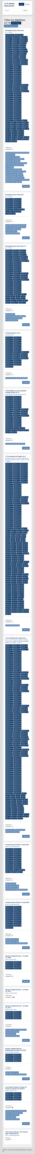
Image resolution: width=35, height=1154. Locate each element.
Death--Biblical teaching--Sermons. (18, 225)
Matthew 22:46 (17, 116)
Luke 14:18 (8, 570)
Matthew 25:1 (25, 749)
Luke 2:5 (23, 296)
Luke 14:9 (19, 566)
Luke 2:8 (18, 298)
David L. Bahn (11, 459)
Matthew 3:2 (23, 43)
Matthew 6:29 (9, 472)
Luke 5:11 (14, 543)
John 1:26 (8, 818)
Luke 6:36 (19, 543)
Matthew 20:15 (17, 682)
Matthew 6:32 (9, 474)
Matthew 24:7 (24, 743)
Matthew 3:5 (22, 45)
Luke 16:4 (19, 580)
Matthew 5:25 (24, 465)
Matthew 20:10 (16, 678)
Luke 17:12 (20, 593)
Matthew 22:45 (9, 116)
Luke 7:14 (8, 549)
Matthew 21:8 (24, 689)
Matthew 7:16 (16, 476)
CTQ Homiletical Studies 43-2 (15, 456)
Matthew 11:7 (24, 647)
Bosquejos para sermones (14, 30)
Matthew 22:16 (9, 97)
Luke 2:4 (18, 296)
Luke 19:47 (14, 607)
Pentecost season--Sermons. (12, 625)
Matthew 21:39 (17, 347)
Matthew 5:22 (24, 463)
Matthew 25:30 (17, 776)
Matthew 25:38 (17, 785)
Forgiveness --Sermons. (11, 159)
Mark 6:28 (20, 126)
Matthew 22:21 (17, 101)
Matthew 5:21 (16, 463)
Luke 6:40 (19, 545)
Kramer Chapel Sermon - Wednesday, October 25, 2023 (15, 1049)
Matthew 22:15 (17, 95)
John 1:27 (14, 818)
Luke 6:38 (8, 545)
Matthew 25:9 (16, 755)
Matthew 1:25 (9, 43)
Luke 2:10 (8, 300)
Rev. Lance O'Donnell (11, 959)
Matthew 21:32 (9, 341)
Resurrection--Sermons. (11, 231)
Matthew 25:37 (9, 785)
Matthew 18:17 (9, 653)
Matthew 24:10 (24, 745)
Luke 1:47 (14, 128)
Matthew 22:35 (9, 105)
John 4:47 (20, 137)
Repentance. (8, 179)
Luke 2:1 (24, 294)
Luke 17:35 (14, 135)
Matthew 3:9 (9, 49)
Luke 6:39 (14, 545)
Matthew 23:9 (16, 737)
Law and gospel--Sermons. (12, 171)
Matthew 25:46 (17, 793)
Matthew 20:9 (9, 678)
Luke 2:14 (8, 302)
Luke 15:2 (20, 574)
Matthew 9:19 (16, 60)
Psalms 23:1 (9, 37)
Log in (21, 4)
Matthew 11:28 (17, 68)
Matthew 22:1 (17, 85)
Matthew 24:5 (9, 743)
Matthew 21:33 (17, 341)
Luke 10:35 (20, 559)
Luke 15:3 (26, 574)
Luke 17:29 (14, 130)
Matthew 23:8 (9, 737)
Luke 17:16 (8, 597)
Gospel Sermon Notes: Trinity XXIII (17, 902)
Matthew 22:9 (9, 91)
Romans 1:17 (22, 302)
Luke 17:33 (20, 133)
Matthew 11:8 (9, 649)
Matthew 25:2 (9, 751)
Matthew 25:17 (9, 764)
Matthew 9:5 (22, 55)
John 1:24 (20, 816)
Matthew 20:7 (16, 676)
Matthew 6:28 (24, 470)
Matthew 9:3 (9, 55)
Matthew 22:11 (25, 91)
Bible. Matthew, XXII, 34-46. (12, 941)
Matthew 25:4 (24, 751)
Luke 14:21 (8, 572)
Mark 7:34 (20, 530)
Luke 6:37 (25, 543)
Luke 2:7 (13, 298)
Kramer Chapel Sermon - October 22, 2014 (17, 990)
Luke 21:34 (14, 812)
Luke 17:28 (8, 130)
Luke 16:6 (8, 582)
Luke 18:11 (8, 601)
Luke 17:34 (8, 135)
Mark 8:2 (25, 532)
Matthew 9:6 (9, 57)
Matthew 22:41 (9, 112)
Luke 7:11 (14, 547)
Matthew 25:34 (17, 780)
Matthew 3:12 (9, 51)
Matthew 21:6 (9, 689)
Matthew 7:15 (9, 476)
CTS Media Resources (9, 5)
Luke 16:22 (8, 586)
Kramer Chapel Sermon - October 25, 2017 (17, 1006)
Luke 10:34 (14, 559)
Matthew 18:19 (9, 655)
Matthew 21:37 (17, 345)
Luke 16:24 (20, 586)
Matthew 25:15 (9, 762)
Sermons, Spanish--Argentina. (13, 316)
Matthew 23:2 (9, 732)
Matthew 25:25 (9, 772)
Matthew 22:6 (9, 89)
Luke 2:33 (14, 801)
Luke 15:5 (14, 576)
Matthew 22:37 (9, 108)
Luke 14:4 (14, 563)
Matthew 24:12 (17, 747)
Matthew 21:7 (16, 689)
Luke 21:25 (14, 806)
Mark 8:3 (8, 534)
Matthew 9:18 (9, 60)
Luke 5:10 (8, 543)
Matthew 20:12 (9, 680)
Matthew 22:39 (9, 110)
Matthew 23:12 (17, 739)
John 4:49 (8, 139)
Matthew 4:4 (9, 252)
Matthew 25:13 (9, 760)
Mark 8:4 (13, 534)
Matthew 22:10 (16, 91)
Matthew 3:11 (23, 49)
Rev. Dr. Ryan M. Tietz (12, 1090)
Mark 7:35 (25, 530)
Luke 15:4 (8, 576)
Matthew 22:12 (9, 93)
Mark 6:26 (8, 126)
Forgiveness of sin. (10, 154)
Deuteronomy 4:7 (10, 34)
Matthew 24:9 (16, 745)
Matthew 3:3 (9, 45)
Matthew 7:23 (24, 480)
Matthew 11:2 (9, 645)
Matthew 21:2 (25, 685)
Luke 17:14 (14, 595)
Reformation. (9, 177)
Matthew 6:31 (24, 472)
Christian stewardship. (11, 152)
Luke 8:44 (14, 551)
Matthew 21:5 (24, 687)
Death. (7, 225)
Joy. (25, 163)
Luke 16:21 (20, 584)
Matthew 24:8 (9, 745)
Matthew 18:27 (9, 76)
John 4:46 (14, 137)
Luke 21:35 (20, 812)
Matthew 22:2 (25, 85)
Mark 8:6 (24, 534)
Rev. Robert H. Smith (11, 394)
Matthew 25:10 (24, 755)
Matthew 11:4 (24, 645)
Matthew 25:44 (17, 791)
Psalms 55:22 (16, 37)
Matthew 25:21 (9, 768)
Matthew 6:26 (9, 470)
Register (27, 4)
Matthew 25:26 (17, 772)
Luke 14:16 (14, 568)
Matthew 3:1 (16, 43)
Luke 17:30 (20, 130)
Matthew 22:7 (16, 89)
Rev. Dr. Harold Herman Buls (13, 846)
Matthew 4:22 (9, 258)
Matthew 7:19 (16, 478)
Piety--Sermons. (9, 229)
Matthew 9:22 (16, 62)
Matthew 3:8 (22, 47)
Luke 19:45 (20, 605)
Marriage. (20, 173)
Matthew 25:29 (9, 776)
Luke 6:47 (16, 209)
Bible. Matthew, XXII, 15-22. (12, 887)
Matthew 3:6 (9, 47)
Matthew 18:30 (17, 78)
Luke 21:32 (20, 810)
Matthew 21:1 (17, 685)
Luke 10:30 (8, 557)
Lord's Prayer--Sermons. (11, 173)
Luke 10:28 (14, 555)
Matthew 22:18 (9, 99)
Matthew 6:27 (16, 470)
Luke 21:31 (14, 810)
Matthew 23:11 (9, 739)
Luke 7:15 (14, 549)
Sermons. (23, 316)
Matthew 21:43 (17, 352)
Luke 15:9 (14, 578)
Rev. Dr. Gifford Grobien (12, 993)
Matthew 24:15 (9, 118)
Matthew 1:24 (24, 41)
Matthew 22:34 (17, 103)
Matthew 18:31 (9, 80)
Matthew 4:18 (23, 254)
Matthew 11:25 (9, 66)
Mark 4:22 (22, 870)
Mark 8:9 (18, 536)
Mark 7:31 (24, 528)
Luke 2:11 (14, 300)
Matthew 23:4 (24, 732)
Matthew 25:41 (9, 789)
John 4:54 (14, 141)
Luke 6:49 (8, 211)
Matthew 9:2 (23, 53)
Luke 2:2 (8, 296)
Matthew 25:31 (9, 778)
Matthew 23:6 (16, 735)
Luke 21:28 (14, 808)
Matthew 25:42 (17, 789)
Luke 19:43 (8, 605)
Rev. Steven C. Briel (18, 459)
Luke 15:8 (8, 578)
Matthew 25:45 (9, 793)
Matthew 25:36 (17, 783)
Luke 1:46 (8, 128)
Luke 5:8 (18, 541)
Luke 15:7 (25, 576)
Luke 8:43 (8, 551)
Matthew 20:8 (24, 676)
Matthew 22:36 (17, 105)
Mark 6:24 (20, 124)
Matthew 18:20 (17, 655)
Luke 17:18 (20, 597)
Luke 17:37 (8, 137)
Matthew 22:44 (17, 114)
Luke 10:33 (8, 559)
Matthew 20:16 (9, 685)
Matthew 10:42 (9, 201)
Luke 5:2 (8, 538)
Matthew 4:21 (24, 256)
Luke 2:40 (8, 806)
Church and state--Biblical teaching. (14, 1113)
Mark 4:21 (16, 870)
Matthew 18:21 (9, 657)
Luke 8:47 (8, 553)
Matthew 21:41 (17, 350)
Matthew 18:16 (17, 651)
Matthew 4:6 (22, 252)
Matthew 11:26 (17, 66)
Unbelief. (19, 182)
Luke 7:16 (19, 549)
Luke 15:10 (19, 578)
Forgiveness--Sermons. (11, 163)
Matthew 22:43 (9, 114)
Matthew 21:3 (9, 687)
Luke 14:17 (20, 568)
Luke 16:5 (25, 580)
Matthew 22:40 (17, 110)
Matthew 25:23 (9, 770)
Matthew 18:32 (17, 80)
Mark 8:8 (13, 536)
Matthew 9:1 (16, 53)
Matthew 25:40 (17, 787)
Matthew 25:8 (9, 755)
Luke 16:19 (8, 584)
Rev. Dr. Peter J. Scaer (11, 1009)
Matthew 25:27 (9, 774)
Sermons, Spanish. (10, 314)
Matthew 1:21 (24, 39)
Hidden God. (20, 163)
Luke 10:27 (8, 555)
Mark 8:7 (8, 536)
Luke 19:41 (14, 603)
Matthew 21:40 (9, 350)
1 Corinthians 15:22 (10, 213)
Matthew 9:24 (9, 64)
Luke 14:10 (25, 566)
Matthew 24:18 (17, 120)
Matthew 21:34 (9, 343)
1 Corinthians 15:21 (16, 211)
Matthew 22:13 (17, 93)
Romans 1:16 (15, 302)
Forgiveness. (21, 159)
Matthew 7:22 (16, 480)
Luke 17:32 (14, 133)
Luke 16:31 (8, 593)
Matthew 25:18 (17, 764)
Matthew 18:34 (17, 82)
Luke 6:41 (25, 545)
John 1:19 (14, 814)
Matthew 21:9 (9, 691)
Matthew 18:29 (9, 78)
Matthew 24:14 (17, 749)
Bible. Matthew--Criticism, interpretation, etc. (16, 1029)
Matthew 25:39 (9, 787)
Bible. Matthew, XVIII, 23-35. (12, 885)
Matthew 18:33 (9, 82)
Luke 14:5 (19, 563)
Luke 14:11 (8, 568)
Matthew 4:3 (22, 250)
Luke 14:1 (20, 561)
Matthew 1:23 (16, 41)
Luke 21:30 (8, 810)
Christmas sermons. (20, 829)
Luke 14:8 (14, 566)
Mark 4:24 (14, 872)
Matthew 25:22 (17, 768)
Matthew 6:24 (16, 467)
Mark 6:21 (25, 122)
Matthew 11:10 (24, 649)
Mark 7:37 (14, 532)
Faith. (19, 152)
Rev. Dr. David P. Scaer (12, 640)
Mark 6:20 (20, 122)
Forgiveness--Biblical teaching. (13, 161)
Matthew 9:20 (24, 60)
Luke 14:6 (25, 563)
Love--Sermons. (21, 227)
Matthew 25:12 (17, 758)
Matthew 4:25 (9, 260)
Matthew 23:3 (16, 732)
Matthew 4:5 (16, 252)
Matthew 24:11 (9, 747)
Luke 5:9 (23, 541)
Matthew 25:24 (17, 770)
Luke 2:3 (13, 296)
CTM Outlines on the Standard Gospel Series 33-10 (15, 391)
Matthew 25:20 (17, 766)
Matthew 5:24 (16, 465)
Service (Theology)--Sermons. (12, 233)
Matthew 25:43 (9, 791)
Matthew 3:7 (16, 47)
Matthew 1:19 (9, 39)
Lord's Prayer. (22, 171)
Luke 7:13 (25, 547)
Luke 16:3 (14, 580)
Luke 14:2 (26, 561)
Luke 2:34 (19, 801)
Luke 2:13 (25, 300)
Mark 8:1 (20, 532)
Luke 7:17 (25, 549)
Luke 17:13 (8, 595)
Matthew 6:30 (16, 472)
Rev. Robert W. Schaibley (22, 640)
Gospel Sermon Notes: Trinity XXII (17, 845)
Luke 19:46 (8, 607)
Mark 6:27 (14, 126)
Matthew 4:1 (9, 250)
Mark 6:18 (8, 122)
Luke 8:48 (14, 553)
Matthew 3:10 (16, 49)
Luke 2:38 (19, 803)
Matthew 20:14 (9, 682)
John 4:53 (8, 141)
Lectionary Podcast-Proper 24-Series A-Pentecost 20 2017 (16, 1088)
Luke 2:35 (25, 801)
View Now (26, 186)
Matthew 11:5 (9, 647)
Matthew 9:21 (9, 62)
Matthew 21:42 (9, 352)
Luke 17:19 (8, 599)
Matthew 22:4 (16, 87)
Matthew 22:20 (9, 101)
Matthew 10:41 (17, 199)
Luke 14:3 (8, 563)
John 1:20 (20, 814)
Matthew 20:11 (25, 678)
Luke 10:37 (14, 561)
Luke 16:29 (14, 591)
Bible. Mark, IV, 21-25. (11, 883)
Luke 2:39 (25, 803)
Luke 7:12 (19, 547)
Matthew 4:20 (16, 256)
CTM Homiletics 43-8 (12, 333)
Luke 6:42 (8, 547)
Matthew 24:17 (9, 120)
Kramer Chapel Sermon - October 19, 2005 (17, 957)
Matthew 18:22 (17, 657)
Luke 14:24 (8, 574)
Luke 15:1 (14, 574)
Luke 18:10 (20, 599)
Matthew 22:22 (9, 103)
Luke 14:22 (14, 572)
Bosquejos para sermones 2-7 (15, 246)
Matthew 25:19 (9, 766)
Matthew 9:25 (16, 64)
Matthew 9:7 (16, 57)
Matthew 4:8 (16, 254)
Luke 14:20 (20, 570)
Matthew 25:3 (16, 751)
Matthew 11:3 (16, 645)
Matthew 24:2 (9, 741)
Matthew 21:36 (9, 345)
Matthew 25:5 (9, 753)
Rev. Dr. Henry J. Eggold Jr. (11, 641)
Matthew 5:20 (9, 463)
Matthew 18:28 (17, 76)
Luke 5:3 (13, 538)
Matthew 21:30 (9, 339)
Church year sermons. (11, 378)
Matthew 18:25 (9, 74)
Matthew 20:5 (24, 674)
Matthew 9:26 (24, 64)
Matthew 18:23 (9, 72)
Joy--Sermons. (9, 165)
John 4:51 (20, 139)
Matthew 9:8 (22, 57)
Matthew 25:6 (16, 753)
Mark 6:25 (25, 124)
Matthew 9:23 (24, 62)
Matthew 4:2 (16, 250)
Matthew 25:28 (17, 774)
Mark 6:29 (25, 126)
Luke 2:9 (23, 298)
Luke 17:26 (19, 128)
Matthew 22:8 (24, 89)
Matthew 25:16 (17, 762)
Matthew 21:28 (9, 337)
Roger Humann (10, 458)
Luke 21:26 (20, 806)
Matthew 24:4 (24, 741)
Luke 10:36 (8, 561)
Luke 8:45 (19, 551)
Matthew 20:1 (17, 672)
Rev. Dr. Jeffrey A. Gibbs (19, 458)
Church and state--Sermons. (12, 1031)
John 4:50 (14, 139)
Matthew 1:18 (24, 37)
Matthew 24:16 (17, 118)
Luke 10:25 (19, 553)
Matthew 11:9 (16, 649)
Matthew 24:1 (25, 739)
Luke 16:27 (20, 589)
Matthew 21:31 (17, 339)
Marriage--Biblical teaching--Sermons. (14, 175)
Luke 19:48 (20, 607)
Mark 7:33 (14, 530)
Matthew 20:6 (9, 676)
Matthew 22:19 (17, 99)
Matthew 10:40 (9, 199)
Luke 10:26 (26, 553)
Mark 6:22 (8, 124)
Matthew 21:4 (16, 687)
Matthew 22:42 (17, 112)
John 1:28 (20, 818)
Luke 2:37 (14, 803)
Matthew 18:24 (17, 72)
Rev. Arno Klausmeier (21, 394)
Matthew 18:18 (17, 653)
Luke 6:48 (22, 209)
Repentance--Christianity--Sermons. (21, 179)
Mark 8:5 (18, 534)
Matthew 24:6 (16, 743)
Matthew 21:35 (17, 343)
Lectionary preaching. (22, 378)
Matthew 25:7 (24, 753)
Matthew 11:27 (9, 68)
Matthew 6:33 (16, 474)
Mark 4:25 (20, 872)
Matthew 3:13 (16, 51)
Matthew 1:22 (9, 41)
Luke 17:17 (14, 597)
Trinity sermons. (10, 318)
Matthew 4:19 (9, 256)
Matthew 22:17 (17, 97)
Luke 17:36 (20, 135)
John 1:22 (8, 816)
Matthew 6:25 (24, 467)
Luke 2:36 (8, 803)
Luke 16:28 (8, 591)
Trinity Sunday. (18, 318)
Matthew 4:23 (16, 258)
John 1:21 (26, 814)
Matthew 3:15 (9, 53)
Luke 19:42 (20, 603)
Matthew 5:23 (9, 465)
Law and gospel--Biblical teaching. (13, 169)
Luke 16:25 (8, 589)
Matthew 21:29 (17, 337)
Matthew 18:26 (17, 74)
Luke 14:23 (20, 572)
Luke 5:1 (23, 536)
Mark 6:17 (24, 120)
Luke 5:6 (8, 541)
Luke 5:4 (18, 538)
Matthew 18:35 (9, 85)
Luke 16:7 (14, 582)
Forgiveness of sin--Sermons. (12, 157)
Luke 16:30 (20, 591)
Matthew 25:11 (9, 758)
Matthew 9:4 (16, 55)
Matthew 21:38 (9, 347)
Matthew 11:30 (17, 70)
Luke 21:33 (8, 812)
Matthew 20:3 (9, 674)
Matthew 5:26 (9, 467)
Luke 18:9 (14, 599)
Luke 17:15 (20, 595)
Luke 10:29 (20, 555)
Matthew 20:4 (16, 674)
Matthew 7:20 (24, 478)
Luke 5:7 (13, 541)
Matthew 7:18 (9, 478)
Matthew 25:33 (9, 780)
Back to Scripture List (11, 26)
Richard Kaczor (10, 335)
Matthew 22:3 (9, 87)
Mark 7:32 (8, 530)
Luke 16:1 (26, 578)
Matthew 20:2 (25, 672)
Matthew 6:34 (24, 474)
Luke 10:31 (14, 557)
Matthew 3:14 (24, 51)
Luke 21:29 (20, 808)
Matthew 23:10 (24, 737)
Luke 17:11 (14, 593)
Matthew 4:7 (9, 254)
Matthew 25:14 (17, 760)
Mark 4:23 (8, 872)
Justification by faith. (18, 165)
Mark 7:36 (8, 532)
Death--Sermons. (10, 227)
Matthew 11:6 (16, 647)
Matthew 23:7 (24, 735)
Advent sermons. (10, 829)
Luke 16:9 (25, 582)
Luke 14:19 (14, 570)
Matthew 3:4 (16, 45)
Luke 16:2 (8, 580)
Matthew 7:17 (24, 476)
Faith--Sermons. (25, 152)
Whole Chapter (16, 23)
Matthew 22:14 (9, 95)
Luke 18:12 (14, 601)
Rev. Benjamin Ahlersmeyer (13, 1052)
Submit (25, 10)
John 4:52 (26, 139)
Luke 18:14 (8, 603)
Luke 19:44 (14, 605)
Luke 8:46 (25, 551)
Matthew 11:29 (9, 70)
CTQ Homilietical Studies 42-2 (15, 638)
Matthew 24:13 (9, 749)
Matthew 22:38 (17, 108)
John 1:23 (14, 816)
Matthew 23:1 (25, 730)
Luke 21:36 (8, 814)
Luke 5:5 (23, 538)
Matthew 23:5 (9, 735)
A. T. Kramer (9, 32)
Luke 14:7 (8, 566)
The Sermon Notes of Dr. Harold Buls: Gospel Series (16, 1132)
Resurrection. (17, 229)
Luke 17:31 (8, 133)
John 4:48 (26, 137)
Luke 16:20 (14, 584)
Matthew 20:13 (17, 680)
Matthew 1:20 (16, 39)
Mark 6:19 (14, 122)
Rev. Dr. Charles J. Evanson (15, 642)
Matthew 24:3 (16, 741)
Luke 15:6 (19, 576)
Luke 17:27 (26, 128)
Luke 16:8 (19, 582)
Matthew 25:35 (9, 783)
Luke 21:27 (8, 808)
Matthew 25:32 (17, 778)
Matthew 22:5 (24, 87)
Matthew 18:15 (9, 651)
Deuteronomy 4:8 (19, 34)
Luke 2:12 (19, 300)
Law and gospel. (9, 167)
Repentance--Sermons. (11, 182)
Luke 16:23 (14, 586)
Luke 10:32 (20, 557)
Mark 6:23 (14, 124)
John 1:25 (26, 816)
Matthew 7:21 (9, 480)
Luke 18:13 (20, 601)
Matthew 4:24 (24, 258)
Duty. (16, 227)
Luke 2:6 (8, 298)
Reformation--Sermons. (18, 177)
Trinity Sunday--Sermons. (12, 320)
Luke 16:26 (14, 589)
